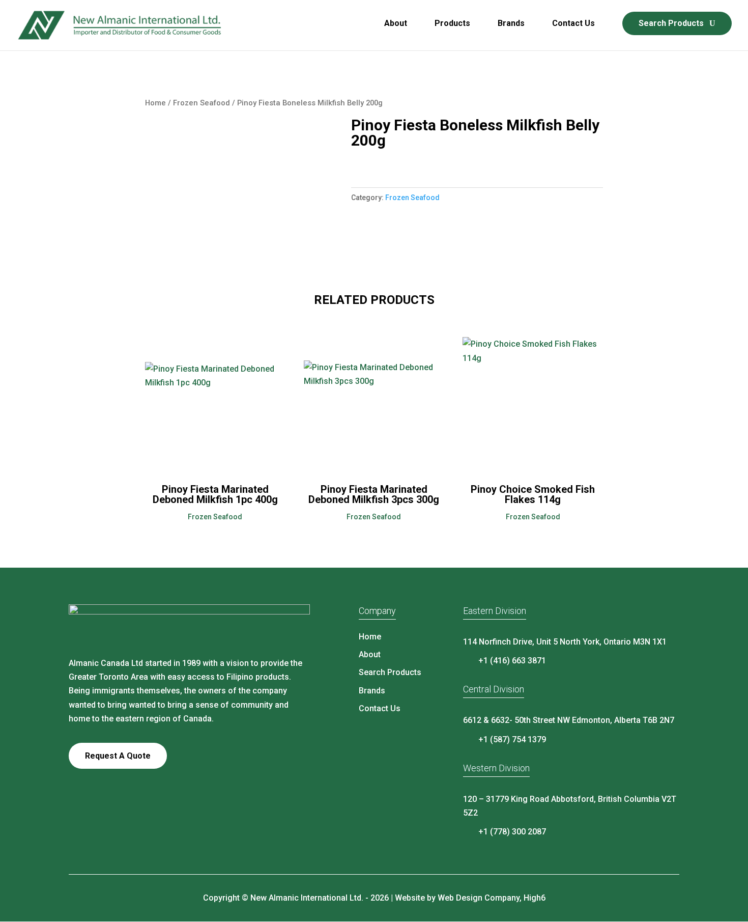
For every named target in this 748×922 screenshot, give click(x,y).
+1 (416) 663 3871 (512, 660)
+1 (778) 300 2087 (512, 831)
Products (452, 24)
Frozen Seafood (201, 102)
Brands (511, 24)
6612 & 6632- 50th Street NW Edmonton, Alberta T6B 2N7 (568, 720)
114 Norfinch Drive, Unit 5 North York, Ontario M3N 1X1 (565, 642)
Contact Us (573, 24)
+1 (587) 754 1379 (512, 739)
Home (155, 102)
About (395, 24)
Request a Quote (118, 756)
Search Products (671, 23)
